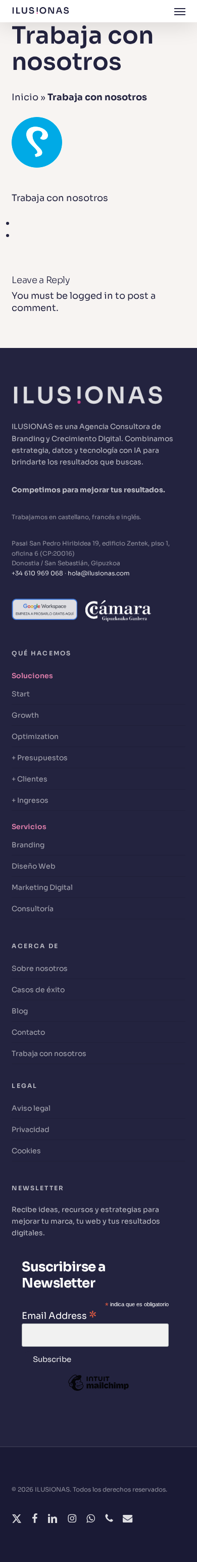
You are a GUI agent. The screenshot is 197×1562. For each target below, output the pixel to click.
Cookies (26, 1150)
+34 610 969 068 (37, 573)
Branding (28, 844)
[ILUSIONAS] (87, 414)
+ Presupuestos (40, 757)
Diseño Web (34, 866)
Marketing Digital (42, 887)
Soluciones (32, 675)
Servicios (29, 826)
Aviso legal (31, 1108)
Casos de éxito (38, 989)
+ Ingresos (30, 800)
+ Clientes (29, 779)
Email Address (59, 1315)
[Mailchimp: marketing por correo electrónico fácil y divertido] (98, 1397)
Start (21, 693)
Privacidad (31, 1129)
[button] (179, 11)
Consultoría (33, 908)
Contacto (28, 1032)
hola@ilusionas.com (99, 573)
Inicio (25, 97)
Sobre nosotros (40, 968)
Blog (20, 1011)
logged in (91, 295)
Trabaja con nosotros (49, 1053)
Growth (25, 715)
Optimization (35, 736)
